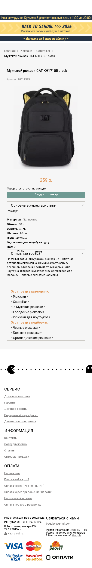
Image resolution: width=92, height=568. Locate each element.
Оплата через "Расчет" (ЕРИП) (24, 485)
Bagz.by (75, 529)
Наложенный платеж (18, 498)
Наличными (12, 473)
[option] (46, 127)
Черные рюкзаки (25, 328)
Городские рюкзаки (28, 312)
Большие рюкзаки (26, 333)
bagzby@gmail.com (58, 523)
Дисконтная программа (20, 421)
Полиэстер (30, 219)
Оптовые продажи (16, 456)
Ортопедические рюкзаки (32, 338)
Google (76, 535)
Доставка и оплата (17, 396)
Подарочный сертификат (21, 415)
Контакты (10, 437)
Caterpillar (20, 302)
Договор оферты (15, 408)
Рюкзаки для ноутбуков (31, 317)
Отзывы (9, 450)
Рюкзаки (19, 297)
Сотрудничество (15, 444)
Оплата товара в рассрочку (22, 504)
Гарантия (10, 402)
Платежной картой (16, 479)
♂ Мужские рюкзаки (28, 307)
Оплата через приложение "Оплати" (28, 492)
